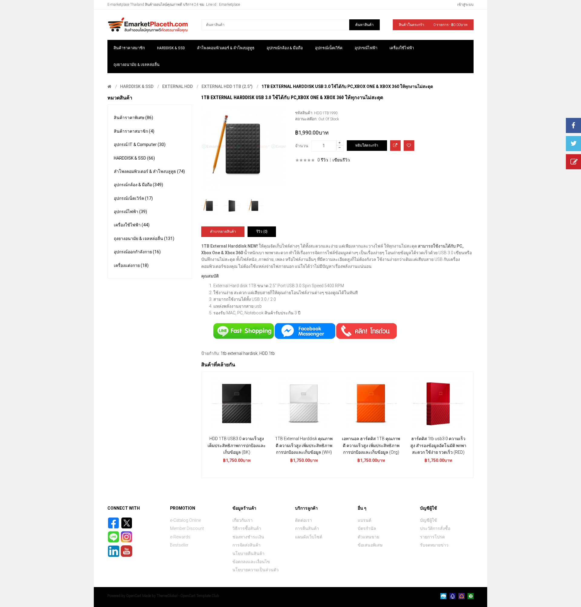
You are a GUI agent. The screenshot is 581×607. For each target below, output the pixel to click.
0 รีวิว (322, 159)
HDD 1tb (267, 353)
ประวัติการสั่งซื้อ (435, 528)
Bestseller (179, 545)
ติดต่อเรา (303, 520)
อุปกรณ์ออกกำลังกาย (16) (137, 251)
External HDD (177, 86)
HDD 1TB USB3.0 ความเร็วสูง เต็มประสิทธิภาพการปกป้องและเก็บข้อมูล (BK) (237, 445)
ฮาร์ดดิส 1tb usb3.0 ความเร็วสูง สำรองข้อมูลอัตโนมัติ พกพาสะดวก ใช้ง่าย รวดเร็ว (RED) (438, 445)
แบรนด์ (364, 520)
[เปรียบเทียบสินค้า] (395, 145)
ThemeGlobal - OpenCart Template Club (188, 596)
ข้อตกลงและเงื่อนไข (251, 561)
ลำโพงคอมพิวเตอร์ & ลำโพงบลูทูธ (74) (149, 171)
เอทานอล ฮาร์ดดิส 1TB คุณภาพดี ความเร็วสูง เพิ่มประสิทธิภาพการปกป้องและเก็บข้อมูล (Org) (371, 445)
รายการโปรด (432, 536)
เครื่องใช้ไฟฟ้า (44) (131, 224)
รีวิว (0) (262, 231)
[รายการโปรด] (409, 145)
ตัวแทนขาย (368, 536)
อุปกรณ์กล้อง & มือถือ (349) (138, 184)
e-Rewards (180, 536)
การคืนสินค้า (307, 528)
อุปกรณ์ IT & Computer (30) (140, 144)
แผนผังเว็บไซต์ (308, 536)
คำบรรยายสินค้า (223, 231)
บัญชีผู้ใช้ (428, 520)
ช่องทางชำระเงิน (248, 536)
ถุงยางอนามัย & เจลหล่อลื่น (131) (144, 238)
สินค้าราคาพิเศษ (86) (133, 117)
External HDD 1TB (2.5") (227, 86)
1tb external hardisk (239, 353)
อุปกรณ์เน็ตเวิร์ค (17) (133, 198)
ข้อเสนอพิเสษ (370, 545)
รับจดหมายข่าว (434, 545)
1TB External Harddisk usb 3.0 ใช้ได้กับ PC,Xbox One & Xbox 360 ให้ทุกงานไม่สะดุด (347, 86)
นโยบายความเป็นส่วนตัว (255, 569)
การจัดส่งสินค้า (246, 545)
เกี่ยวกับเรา (242, 520)
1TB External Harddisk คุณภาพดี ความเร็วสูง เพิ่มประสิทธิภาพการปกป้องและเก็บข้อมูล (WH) (304, 445)
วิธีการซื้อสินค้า (246, 528)
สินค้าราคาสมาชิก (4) (134, 131)
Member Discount (187, 528)
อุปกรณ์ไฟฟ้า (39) (130, 211)
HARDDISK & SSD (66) (134, 158)
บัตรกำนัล (367, 528)
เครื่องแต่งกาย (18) (131, 265)
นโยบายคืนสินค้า (248, 553)
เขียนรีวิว (341, 159)
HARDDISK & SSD (136, 86)
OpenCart (133, 596)
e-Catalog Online (185, 520)
